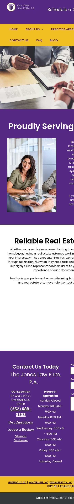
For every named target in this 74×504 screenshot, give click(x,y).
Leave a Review (21, 429)
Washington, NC (61, 482)
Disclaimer (21, 440)
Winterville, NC (38, 482)
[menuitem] (15, 29)
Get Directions (20, 422)
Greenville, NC (17, 482)
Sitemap (21, 436)
